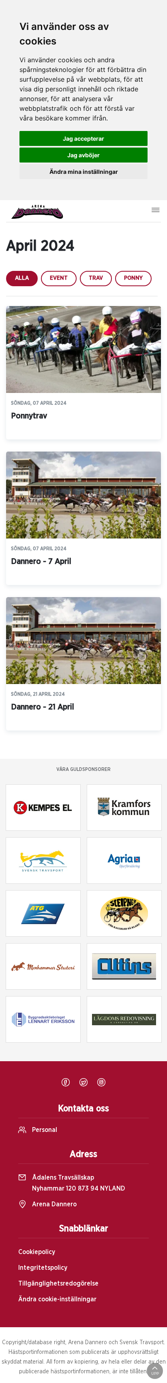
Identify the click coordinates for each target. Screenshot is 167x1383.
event (59, 278)
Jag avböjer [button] (83, 155)
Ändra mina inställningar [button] (83, 171)
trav (96, 278)
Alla (22, 278)
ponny (133, 278)
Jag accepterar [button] (83, 138)
